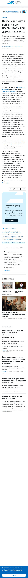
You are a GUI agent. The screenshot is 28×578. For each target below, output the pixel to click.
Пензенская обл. (12, 228)
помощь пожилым (13, 234)
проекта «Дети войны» (9, 91)
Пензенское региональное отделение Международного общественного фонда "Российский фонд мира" (12, 238)
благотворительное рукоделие (12, 231)
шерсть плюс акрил (15, 144)
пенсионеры (5, 234)
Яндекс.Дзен (5, 183)
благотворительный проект (8, 232)
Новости (4, 17)
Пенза (6, 228)
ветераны (18, 232)
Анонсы (4, 410)
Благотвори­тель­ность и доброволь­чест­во (12, 46)
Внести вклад (11, 220)
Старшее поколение (7, 48)
